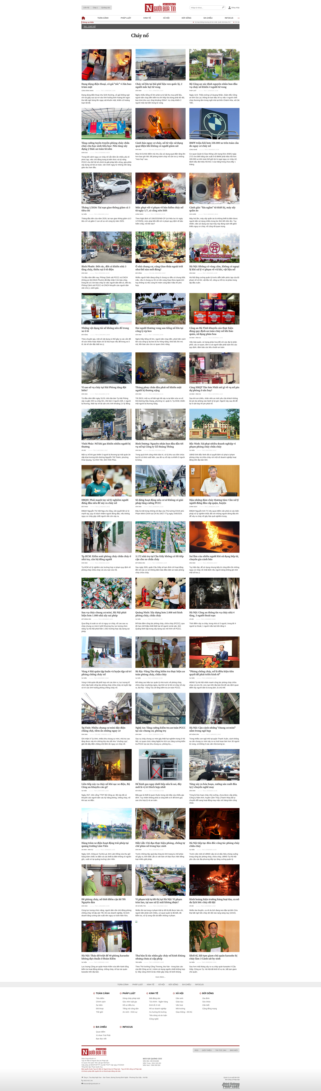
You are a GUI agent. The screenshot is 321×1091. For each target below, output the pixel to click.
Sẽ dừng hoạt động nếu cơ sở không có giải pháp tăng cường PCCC (159, 501)
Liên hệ (86, 8)
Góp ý (95, 8)
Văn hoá (179, 1005)
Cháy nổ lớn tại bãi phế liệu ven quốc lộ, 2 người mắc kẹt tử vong (158, 85)
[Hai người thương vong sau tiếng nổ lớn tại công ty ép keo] (160, 308)
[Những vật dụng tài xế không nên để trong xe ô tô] (107, 308)
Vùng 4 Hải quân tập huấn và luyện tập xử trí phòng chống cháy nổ (106, 673)
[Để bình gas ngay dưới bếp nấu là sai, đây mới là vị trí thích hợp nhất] (160, 764)
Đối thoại (85, 506)
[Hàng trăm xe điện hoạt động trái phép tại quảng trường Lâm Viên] (107, 823)
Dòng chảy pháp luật (131, 998)
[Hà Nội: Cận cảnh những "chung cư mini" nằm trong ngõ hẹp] (214, 708)
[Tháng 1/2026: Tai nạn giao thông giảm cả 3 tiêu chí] (107, 188)
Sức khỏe (192, 214)
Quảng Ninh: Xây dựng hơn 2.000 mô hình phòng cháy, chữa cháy (159, 614)
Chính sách (139, 214)
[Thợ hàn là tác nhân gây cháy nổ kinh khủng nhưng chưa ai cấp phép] (160, 936)
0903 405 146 (88, 1080)
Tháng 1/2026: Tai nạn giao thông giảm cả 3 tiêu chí (106, 209)
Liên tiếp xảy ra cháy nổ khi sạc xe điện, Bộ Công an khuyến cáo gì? (106, 785)
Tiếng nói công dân (131, 1009)
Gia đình (206, 998)
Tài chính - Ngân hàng (158, 1002)
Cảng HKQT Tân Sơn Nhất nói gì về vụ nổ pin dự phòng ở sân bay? (214, 389)
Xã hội (166, 18)
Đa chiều (208, 18)
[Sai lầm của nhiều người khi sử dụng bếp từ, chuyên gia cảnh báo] (214, 537)
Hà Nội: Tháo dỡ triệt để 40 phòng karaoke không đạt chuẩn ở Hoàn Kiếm (105, 957)
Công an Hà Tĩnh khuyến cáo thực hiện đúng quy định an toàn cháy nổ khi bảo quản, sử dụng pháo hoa (211, 330)
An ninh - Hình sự (195, 337)
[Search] (223, 7)
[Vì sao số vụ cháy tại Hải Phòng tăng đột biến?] (107, 368)
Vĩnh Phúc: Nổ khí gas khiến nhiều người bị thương (106, 445)
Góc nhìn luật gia (130, 1002)
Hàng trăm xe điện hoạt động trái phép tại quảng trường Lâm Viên (105, 844)
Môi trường (180, 1009)
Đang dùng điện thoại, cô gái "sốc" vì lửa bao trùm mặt (106, 85)
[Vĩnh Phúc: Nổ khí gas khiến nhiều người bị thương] (107, 424)
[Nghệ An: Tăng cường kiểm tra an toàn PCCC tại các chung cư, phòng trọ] (160, 708)
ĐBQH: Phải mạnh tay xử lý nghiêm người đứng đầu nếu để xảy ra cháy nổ (105, 501)
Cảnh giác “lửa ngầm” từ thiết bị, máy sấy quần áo (212, 209)
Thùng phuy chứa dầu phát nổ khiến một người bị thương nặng (158, 389)
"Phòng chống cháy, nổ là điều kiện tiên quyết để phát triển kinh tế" (211, 673)
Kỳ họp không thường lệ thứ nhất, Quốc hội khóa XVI (166, 22)
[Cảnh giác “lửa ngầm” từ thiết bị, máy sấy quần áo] (214, 188)
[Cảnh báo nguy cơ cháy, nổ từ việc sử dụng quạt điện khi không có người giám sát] (160, 123)
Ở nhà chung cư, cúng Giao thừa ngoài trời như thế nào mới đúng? (159, 268)
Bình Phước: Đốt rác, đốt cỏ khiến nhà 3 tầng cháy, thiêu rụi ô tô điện (104, 268)
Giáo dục (85, 152)
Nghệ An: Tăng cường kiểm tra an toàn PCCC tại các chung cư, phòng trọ (160, 729)
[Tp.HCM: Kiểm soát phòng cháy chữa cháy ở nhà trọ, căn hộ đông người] (107, 537)
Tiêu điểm (138, 962)
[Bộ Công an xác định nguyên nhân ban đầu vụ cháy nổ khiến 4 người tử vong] (214, 64)
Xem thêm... (160, 977)
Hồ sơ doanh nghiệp (157, 1009)
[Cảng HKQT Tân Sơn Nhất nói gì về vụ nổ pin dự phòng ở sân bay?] (214, 368)
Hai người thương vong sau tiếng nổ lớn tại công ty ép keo (159, 329)
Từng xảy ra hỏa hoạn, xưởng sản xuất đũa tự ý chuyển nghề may (213, 785)
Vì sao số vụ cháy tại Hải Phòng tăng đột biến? (104, 389)
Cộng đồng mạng (88, 90)
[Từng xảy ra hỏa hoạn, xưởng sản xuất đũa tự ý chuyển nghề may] (214, 764)
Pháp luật (126, 18)
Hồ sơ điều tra (140, 906)
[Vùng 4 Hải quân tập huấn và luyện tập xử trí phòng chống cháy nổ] (107, 652)
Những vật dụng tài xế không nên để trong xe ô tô (105, 329)
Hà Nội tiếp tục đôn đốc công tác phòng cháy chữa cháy (214, 844)
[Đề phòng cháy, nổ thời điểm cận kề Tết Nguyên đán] (107, 880)
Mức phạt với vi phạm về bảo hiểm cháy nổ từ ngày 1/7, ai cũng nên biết (159, 209)
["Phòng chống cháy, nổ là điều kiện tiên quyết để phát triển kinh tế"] (214, 652)
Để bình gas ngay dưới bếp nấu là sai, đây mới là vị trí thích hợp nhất (158, 785)
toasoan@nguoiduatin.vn (91, 1083)
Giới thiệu (207, 1050)
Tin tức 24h (220, 1050)
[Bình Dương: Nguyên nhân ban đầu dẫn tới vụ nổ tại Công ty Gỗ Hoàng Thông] (160, 424)
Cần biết (205, 1005)
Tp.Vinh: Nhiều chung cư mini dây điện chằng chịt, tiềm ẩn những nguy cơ (103, 729)
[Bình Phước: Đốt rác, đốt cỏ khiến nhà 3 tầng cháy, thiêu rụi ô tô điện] (107, 247)
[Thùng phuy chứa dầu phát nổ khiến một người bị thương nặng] (160, 368)
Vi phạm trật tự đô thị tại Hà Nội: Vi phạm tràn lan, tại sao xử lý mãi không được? (158, 901)
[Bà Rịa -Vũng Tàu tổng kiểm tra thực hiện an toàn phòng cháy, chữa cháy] (160, 652)
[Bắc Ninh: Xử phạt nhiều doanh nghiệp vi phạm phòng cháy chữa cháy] (214, 424)
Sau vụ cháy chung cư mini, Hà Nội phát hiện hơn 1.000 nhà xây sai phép (104, 614)
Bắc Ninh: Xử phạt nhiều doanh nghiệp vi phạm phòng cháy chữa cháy (212, 445)
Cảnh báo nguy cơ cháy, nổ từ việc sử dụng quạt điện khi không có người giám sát (159, 144)
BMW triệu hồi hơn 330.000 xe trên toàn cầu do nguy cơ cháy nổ (214, 144)
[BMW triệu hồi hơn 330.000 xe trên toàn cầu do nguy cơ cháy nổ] (214, 123)
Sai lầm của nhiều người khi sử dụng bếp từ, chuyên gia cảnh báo (214, 558)
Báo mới (234, 1050)
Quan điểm (100, 1032)
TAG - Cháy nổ (90, 26)
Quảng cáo (105, 8)
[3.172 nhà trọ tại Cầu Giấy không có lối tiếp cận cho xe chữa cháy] (160, 537)
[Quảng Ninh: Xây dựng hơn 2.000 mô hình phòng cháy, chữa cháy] (160, 593)
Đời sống (186, 18)
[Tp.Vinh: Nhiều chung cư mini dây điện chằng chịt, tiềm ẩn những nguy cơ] (107, 708)
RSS (196, 1050)
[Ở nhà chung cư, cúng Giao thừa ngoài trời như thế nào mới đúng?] (160, 247)
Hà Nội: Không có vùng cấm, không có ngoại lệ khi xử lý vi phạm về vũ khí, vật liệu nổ (214, 268)
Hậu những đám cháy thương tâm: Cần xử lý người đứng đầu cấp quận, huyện (214, 501)
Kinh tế (147, 18)
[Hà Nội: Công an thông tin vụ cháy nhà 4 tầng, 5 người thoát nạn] (214, 593)
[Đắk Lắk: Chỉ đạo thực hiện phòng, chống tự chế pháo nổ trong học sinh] (160, 823)
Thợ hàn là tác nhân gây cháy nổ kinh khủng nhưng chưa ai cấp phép (160, 957)
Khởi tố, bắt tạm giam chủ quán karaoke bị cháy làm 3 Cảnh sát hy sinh (213, 957)
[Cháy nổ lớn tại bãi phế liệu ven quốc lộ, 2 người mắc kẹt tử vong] (160, 64)
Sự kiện (84, 214)
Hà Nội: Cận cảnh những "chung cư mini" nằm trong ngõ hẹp (212, 729)
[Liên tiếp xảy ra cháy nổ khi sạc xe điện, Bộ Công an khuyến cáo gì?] (107, 764)
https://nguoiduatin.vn (89, 1058)
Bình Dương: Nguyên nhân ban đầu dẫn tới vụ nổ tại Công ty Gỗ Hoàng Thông (159, 445)
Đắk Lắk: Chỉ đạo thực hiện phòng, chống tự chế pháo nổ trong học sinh (160, 844)
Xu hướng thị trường (157, 1012)
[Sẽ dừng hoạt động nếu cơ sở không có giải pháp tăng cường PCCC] (160, 480)
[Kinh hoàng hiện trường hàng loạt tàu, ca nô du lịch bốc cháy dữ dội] (214, 880)
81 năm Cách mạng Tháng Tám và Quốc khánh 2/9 (206, 22)
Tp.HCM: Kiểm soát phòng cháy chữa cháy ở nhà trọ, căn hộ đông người (106, 558)
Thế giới (99, 1012)
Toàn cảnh (102, 18)
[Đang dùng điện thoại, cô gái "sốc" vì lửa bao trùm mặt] (107, 64)
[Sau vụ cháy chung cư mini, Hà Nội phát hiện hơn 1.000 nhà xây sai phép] (107, 593)
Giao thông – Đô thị (184, 1012)
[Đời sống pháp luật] (213, 1086)
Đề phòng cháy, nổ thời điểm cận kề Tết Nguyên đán (104, 901)
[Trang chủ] (160, 7)
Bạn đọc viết (101, 1039)
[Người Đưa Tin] (128, 1052)
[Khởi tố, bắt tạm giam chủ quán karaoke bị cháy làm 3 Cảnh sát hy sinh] (214, 936)
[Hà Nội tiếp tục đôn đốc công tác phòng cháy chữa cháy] (214, 823)
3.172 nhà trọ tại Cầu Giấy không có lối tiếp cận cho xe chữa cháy (159, 558)
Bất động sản (140, 563)
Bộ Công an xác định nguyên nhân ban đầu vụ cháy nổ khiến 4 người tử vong (213, 85)
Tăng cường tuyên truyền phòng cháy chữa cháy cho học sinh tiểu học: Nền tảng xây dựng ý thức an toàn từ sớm (105, 145)
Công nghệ (193, 149)
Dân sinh (138, 90)
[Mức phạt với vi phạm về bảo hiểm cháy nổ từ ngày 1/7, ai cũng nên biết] (160, 188)
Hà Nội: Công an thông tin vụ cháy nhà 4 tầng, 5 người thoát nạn (211, 614)
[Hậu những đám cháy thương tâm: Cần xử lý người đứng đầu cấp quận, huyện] (214, 480)
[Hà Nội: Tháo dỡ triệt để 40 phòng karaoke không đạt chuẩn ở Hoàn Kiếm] (107, 936)
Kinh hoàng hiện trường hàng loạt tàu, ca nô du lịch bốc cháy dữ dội (214, 901)
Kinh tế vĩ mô (154, 1005)
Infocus (229, 18)
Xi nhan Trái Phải (103, 1035)
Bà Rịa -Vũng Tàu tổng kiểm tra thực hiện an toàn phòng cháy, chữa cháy (160, 673)
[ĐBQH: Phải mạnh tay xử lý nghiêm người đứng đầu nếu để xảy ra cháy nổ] (107, 480)
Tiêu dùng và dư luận (158, 1015)
